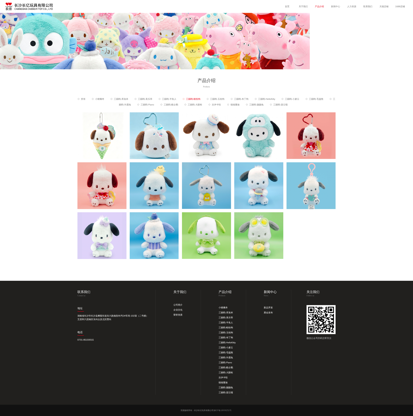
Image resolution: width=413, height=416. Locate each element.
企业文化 (177, 309)
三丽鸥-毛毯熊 (316, 99)
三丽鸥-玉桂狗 (217, 99)
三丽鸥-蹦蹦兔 (256, 104)
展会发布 (268, 312)
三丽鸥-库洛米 (121, 99)
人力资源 (351, 6)
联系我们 (367, 6)
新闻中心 (335, 6)
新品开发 (268, 307)
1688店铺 (400, 6)
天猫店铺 (383, 6)
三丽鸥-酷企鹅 (171, 104)
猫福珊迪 (235, 104)
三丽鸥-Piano (147, 104)
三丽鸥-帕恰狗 (193, 99)
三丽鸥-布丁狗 (241, 99)
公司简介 (177, 304)
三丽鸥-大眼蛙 (195, 104)
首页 (287, 6)
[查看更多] (102, 141)
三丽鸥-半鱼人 (169, 99)
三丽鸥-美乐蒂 (145, 99)
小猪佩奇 (99, 99)
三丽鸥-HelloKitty (266, 99)
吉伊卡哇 (216, 104)
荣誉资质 (177, 314)
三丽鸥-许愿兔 (226, 357)
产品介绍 (319, 6)
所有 (83, 99)
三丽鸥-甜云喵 (280, 104)
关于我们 (303, 6)
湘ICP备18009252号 (222, 410)
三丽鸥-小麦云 (292, 99)
